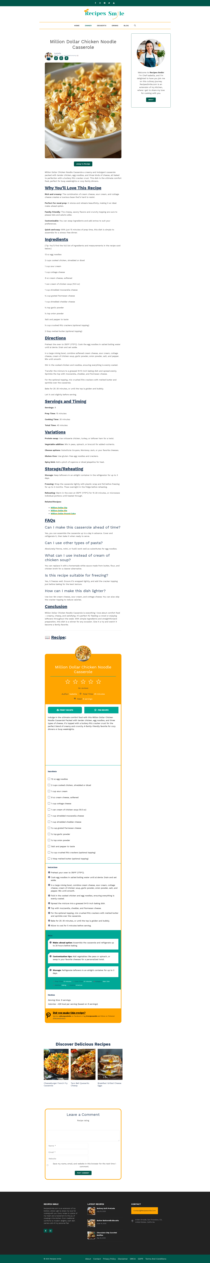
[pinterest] (66, 58)
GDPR (140, 1259)
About (151, 100)
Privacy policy (109, 1259)
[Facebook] (95, 3)
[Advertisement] (83, 748)
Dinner (88, 25)
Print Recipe (66, 710)
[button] (135, 25)
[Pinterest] (104, 3)
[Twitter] (109, 3)
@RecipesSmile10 (59, 1018)
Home (77, 25)
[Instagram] (100, 3)
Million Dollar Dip (59, 507)
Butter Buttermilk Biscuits (108, 1221)
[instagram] (61, 58)
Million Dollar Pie (59, 510)
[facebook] (56, 58)
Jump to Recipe (83, 164)
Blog (126, 25)
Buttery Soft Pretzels (106, 1208)
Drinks (115, 25)
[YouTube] (114, 3)
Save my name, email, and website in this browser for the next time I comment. (84, 1165)
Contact (97, 1259)
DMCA (133, 1259)
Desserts (101, 25)
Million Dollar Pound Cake (63, 513)
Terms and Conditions (155, 1259)
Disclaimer (123, 1259)
